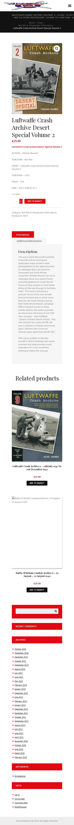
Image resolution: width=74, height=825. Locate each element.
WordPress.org (20, 807)
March (20, 753)
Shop (40, 22)
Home (32, 22)
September (22, 653)
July (19, 673)
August (20, 669)
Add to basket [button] (37, 483)
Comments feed (21, 803)
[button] (57, 48)
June (19, 677)
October (20, 649)
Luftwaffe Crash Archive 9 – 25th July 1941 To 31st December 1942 (37, 468)
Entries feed (20, 799)
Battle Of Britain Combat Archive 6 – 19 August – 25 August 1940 (37, 574)
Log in (17, 794)
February (21, 685)
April (19, 737)
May (19, 681)
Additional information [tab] (29, 240)
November (21, 657)
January (20, 689)
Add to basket (34, 201)
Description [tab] (22, 234)
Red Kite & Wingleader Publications (35, 25)
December (21, 693)
